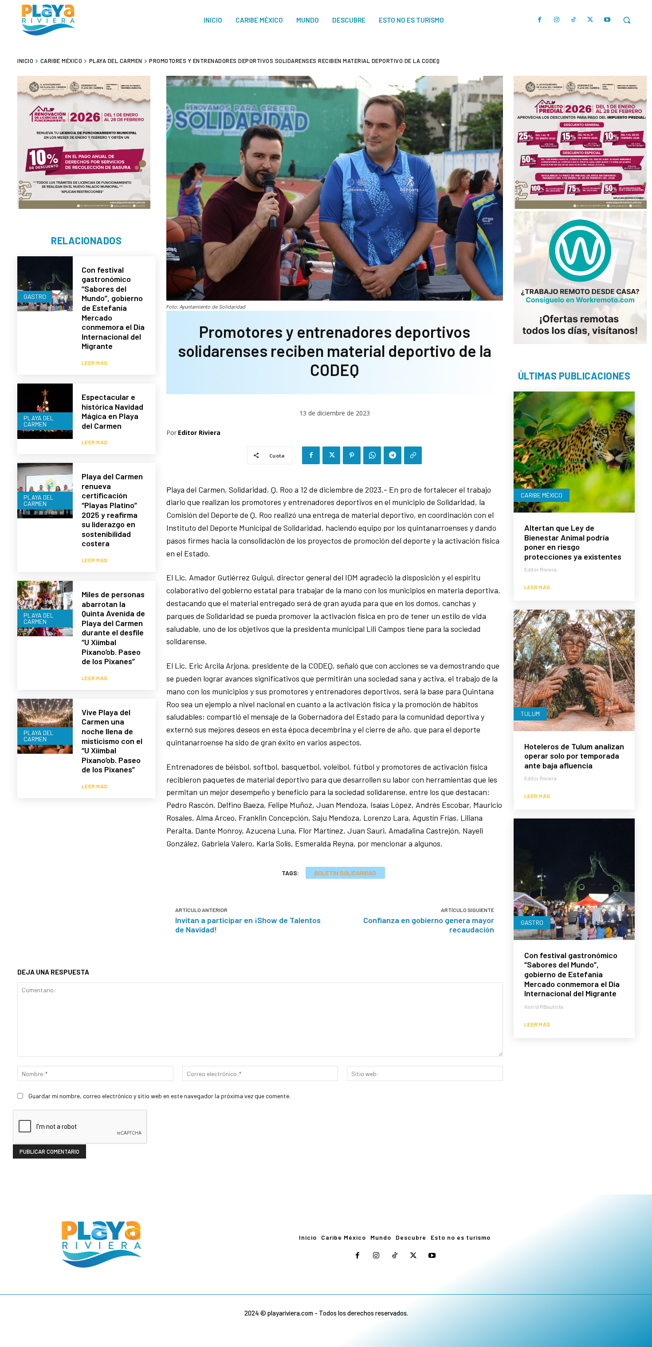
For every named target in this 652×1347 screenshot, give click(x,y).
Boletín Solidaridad (345, 873)
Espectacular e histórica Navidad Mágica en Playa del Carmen (112, 411)
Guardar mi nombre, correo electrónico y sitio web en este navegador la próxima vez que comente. (159, 1096)
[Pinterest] (352, 455)
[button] (627, 20)
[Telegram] (392, 455)
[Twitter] (590, 20)
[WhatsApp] (372, 455)
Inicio (25, 60)
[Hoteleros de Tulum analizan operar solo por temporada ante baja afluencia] (574, 670)
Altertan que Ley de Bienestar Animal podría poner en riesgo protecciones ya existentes (572, 542)
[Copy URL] (413, 455)
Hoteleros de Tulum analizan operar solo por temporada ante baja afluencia (574, 755)
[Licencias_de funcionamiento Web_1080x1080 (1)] (83, 142)
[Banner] (580, 277)
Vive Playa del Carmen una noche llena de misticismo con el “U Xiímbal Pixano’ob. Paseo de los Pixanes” (112, 741)
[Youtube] (607, 20)
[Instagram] (556, 20)
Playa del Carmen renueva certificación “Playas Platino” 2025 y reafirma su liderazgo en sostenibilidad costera (112, 509)
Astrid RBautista (543, 1006)
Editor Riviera (199, 432)
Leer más (95, 362)
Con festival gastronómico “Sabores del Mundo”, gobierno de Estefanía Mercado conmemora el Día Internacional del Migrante (113, 308)
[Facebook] (540, 20)
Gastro (35, 296)
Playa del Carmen (115, 60)
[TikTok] (573, 20)
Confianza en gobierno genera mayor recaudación (428, 924)
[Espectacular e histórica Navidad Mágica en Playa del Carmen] (45, 411)
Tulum (530, 713)
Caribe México (61, 60)
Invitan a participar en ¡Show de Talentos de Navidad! (248, 924)
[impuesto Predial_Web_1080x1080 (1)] (580, 142)
